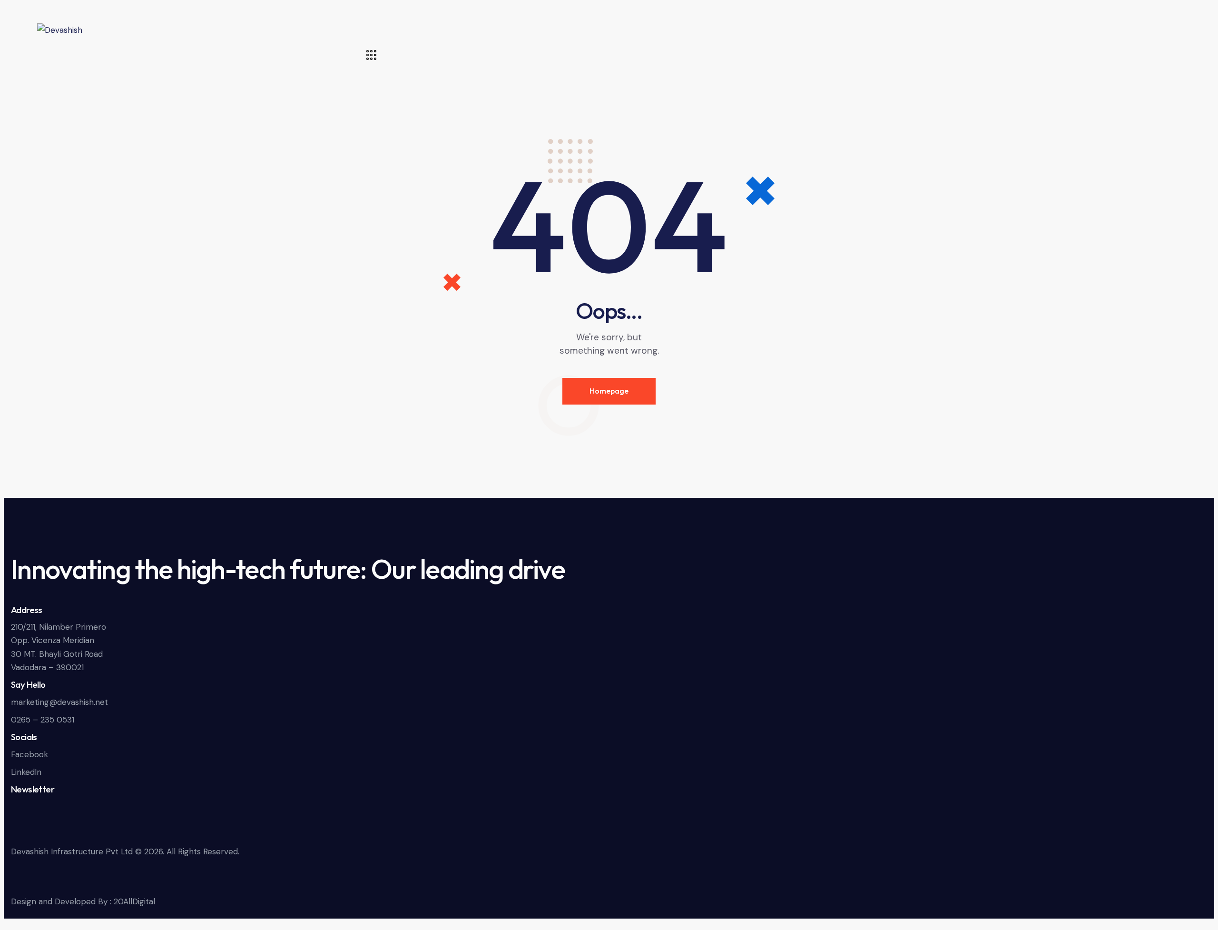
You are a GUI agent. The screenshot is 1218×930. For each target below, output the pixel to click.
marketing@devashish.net (59, 702)
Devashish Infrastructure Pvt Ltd (72, 851)
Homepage (609, 391)
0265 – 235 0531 (42, 719)
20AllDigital (134, 901)
